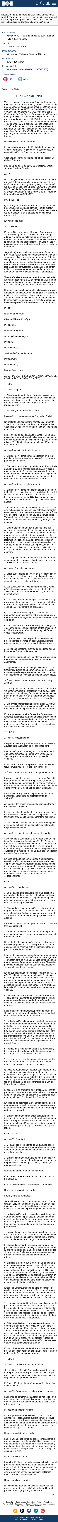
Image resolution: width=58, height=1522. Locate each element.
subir (52, 1494)
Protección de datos (22, 1504)
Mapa (39, 1502)
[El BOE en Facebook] (29, 1512)
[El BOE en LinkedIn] (36, 1512)
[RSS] (15, 1512)
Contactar (9, 1502)
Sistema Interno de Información (43, 1504)
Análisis (15, 89)
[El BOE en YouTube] (43, 1512)
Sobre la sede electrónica (25, 1502)
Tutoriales (20, 1506)
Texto (4, 89)
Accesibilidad (8, 1504)
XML (25, 79)
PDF (11, 79)
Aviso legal (48, 1502)
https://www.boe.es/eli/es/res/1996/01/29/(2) (27, 69)
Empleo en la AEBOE (34, 1506)
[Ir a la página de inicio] (7, 5)
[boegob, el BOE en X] (22, 1512)
